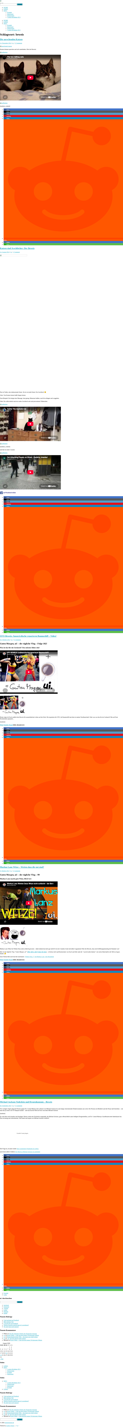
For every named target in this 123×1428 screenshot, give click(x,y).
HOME (6, 7)
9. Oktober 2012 (4, 871)
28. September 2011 (5, 1106)
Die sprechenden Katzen (11, 39)
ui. (13, 43)
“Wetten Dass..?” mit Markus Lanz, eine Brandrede (39, 956)
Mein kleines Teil (8, 1322)
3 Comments (17, 640)
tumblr (5, 1313)
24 (1, 1355)
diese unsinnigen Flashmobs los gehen (27, 1148)
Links (5, 1295)
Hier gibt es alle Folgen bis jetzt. (37, 952)
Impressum (10, 14)
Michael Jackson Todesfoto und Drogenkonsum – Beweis (26, 1102)
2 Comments (18, 43)
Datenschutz (10, 15)
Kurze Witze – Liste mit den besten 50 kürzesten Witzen (23, 1335)
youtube (6, 1308)
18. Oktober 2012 (5, 640)
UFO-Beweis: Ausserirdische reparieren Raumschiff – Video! (28, 636)
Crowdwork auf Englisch (11, 1323)
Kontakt (9, 12)
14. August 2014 (4, 252)
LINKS (6, 9)
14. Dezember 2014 (5, 43)
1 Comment (16, 252)
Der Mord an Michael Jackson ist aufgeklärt (27, 1152)
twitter (5, 1310)
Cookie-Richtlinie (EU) (14, 17)
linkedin (6, 1311)
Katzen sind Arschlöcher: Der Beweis (17, 248)
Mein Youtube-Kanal (6, 725)
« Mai (1, 1359)
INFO (5, 11)
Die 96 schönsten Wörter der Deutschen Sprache (23, 1333)
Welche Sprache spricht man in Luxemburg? (16, 1325)
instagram (6, 1307)
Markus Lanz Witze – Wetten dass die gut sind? (22, 867)
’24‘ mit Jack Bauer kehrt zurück (16, 1338)
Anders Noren (10, 1425)
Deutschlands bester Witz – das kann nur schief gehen (22, 1337)
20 (6, 1353)
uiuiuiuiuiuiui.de (9, 1422)
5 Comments (18, 1106)
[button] (7, 110)
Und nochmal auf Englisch (11, 1320)
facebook (6, 1305)
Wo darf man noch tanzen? (11, 1327)
